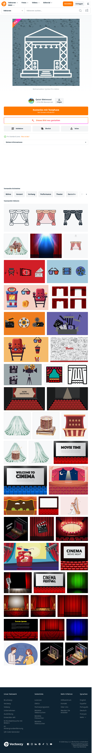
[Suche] (80, 10)
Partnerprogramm (42, 707)
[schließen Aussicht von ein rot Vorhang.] (73, 606)
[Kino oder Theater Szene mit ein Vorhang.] (16, 606)
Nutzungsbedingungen (78, 746)
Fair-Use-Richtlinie (78, 749)
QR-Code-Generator (12, 732)
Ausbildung (8, 714)
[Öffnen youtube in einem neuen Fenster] (51, 745)
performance (45, 194)
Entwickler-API (9, 717)
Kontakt (64, 703)
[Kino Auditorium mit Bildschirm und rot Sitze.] (74, 556)
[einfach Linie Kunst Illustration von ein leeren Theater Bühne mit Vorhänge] (77, 374)
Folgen (59, 102)
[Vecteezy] (3, 3)
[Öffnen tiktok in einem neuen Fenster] (43, 745)
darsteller (72, 194)
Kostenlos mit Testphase (46, 110)
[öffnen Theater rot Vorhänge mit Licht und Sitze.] (52, 630)
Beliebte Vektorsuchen (40, 711)
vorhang (31, 194)
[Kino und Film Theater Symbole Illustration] (24, 271)
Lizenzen (38, 700)
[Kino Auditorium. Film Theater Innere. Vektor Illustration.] (71, 452)
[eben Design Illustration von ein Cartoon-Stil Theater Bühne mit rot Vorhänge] (74, 425)
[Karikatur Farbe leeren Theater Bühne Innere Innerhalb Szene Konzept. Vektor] (68, 480)
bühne (8, 194)
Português (82, 707)
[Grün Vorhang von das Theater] (77, 582)
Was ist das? (25, 137)
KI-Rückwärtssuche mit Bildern (13, 722)
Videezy (7, 707)
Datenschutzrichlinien (78, 748)
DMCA (37, 703)
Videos (34, 2)
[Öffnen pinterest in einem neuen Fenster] (39, 745)
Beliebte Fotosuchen (39, 717)
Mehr (10, 5)
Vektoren (12, 2)
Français (81, 714)
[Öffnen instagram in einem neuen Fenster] (32, 745)
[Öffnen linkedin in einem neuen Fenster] (36, 745)
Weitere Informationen (14, 142)
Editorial (46, 2)
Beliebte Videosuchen (40, 722)
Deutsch (81, 710)
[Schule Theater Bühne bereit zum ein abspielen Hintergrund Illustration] (20, 505)
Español (81, 703)
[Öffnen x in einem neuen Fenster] (47, 745)
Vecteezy (7, 703)
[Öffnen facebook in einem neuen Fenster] (28, 745)
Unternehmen (9, 710)
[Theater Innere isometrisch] (51, 653)
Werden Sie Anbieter (65, 711)
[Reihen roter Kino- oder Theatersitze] (21, 630)
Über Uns (64, 707)
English (81, 700)
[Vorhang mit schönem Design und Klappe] (42, 529)
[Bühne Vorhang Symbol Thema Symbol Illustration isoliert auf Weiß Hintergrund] (46, 218)
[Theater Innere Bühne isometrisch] (16, 529)
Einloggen (79, 4)
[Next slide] (82, 194)
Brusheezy (8, 700)
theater (59, 194)
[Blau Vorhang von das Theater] (77, 630)
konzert (19, 194)
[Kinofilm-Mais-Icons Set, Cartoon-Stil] (31, 556)
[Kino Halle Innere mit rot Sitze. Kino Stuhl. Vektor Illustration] (48, 505)
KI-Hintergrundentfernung (13, 727)
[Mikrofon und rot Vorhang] (18, 582)
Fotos (24, 2)
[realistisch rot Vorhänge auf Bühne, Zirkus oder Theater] (46, 246)
